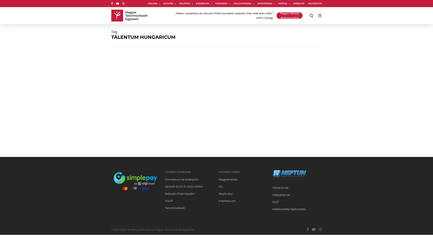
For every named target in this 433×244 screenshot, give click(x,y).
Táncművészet (175, 208)
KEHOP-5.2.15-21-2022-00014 (184, 186)
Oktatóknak (280, 187)
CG (220, 186)
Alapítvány (226, 193)
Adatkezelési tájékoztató (289, 209)
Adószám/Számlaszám (180, 193)
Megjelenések (228, 179)
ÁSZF (275, 202)
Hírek (119, 106)
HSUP (169, 200)
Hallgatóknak (281, 195)
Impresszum (227, 200)
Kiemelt (129, 106)
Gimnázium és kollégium (182, 179)
